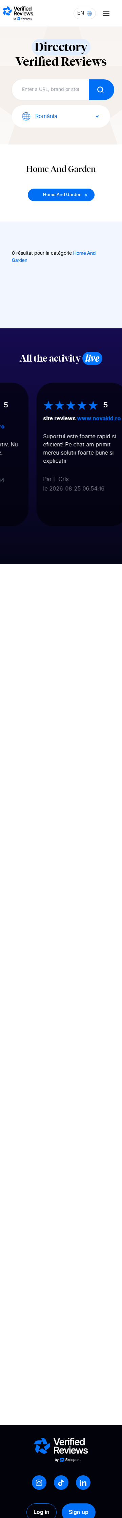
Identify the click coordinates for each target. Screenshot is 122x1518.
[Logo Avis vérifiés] (18, 13)
